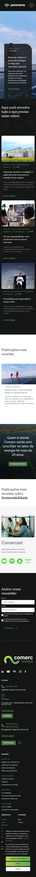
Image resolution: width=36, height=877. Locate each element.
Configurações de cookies (18, 858)
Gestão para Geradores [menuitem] (8, 768)
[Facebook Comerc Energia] (25, 671)
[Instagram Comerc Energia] (20, 671)
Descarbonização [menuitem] (6, 804)
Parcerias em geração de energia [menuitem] (11, 796)
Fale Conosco (8, 743)
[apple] (19, 561)
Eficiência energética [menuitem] (7, 776)
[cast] (12, 561)
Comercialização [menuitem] (6, 793)
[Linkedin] (2, 671)
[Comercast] (14, 671)
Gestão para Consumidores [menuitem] (9, 765)
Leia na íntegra (14, 89)
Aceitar (18, 864)
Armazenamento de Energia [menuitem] (9, 785)
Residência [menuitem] (4, 825)
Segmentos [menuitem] (5, 815)
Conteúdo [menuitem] (22, 815)
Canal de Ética (7, 711)
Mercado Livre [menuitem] (5, 759)
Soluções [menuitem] (5, 754)
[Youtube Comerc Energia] (8, 672)
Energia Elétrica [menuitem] (5, 790)
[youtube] (4, 561)
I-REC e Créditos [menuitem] (6, 807)
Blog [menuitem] (19, 819)
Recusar (18, 869)
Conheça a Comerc (18, 464)
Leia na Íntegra (9, 196)
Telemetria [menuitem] (4, 782)
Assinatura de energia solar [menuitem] (9, 798)
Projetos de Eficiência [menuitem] (7, 779)
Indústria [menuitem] (4, 819)
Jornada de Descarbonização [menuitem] (9, 810)
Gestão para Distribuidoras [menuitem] (9, 771)
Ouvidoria (7, 716)
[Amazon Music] (28, 561)
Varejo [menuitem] (3, 822)
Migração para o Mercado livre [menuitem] (10, 762)
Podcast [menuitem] (20, 822)
